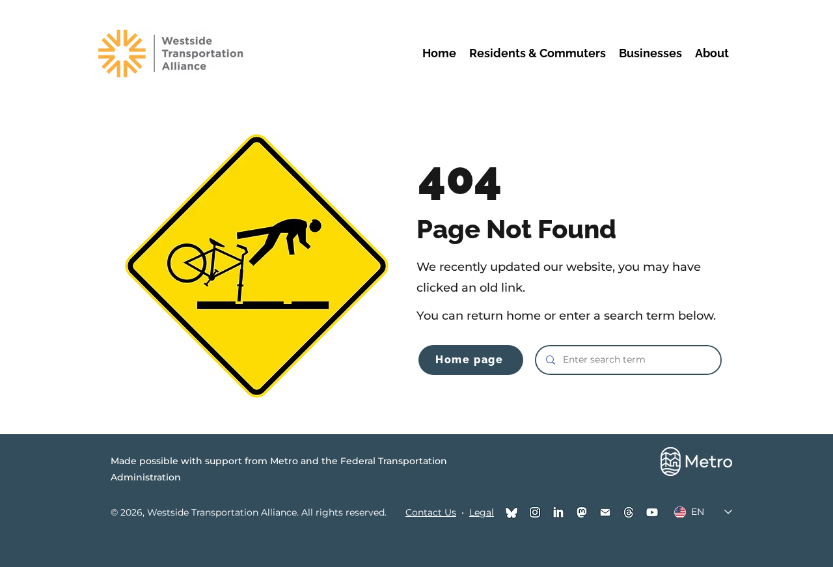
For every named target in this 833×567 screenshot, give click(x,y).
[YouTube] (652, 512)
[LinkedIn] (558, 512)
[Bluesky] (511, 512)
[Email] (605, 512)
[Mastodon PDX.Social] (581, 512)
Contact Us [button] (430, 512)
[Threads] (628, 512)
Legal (481, 512)
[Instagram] (534, 512)
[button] (537, 53)
